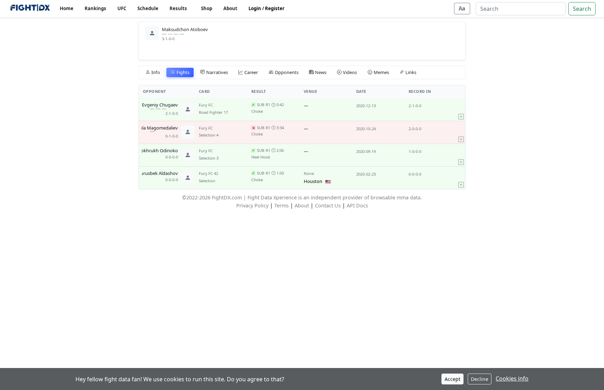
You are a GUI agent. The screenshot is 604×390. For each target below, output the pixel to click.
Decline (479, 379)
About (230, 8)
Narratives (217, 72)
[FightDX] (29, 8)
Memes (381, 72)
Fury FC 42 (208, 173)
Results (178, 8)
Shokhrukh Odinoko (157, 151)
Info (155, 72)
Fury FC (206, 105)
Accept (452, 379)
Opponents (287, 72)
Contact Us (328, 205)
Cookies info (512, 378)
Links (410, 72)
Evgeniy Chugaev (160, 105)
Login (255, 8)
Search (582, 9)
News (320, 72)
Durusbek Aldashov (157, 173)
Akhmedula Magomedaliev (150, 128)
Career (251, 72)
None (309, 173)
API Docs (357, 205)
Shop (206, 8)
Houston (313, 181)
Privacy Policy (252, 205)
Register (275, 8)
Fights (183, 72)
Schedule (147, 8)
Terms (281, 205)
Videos (350, 72)
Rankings (95, 8)
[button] (461, 109)
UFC (121, 8)
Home (66, 8)
